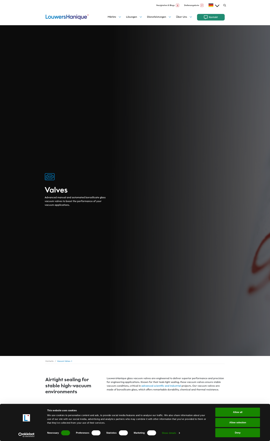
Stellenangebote (193, 5)
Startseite (49, 361)
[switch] (96, 432)
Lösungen (131, 16)
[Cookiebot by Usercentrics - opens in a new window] (26, 435)
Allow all (237, 412)
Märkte (112, 16)
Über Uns (181, 16)
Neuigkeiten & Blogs (167, 5)
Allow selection (237, 422)
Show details (169, 433)
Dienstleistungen (156, 16)
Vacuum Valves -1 (64, 361)
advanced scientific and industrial (161, 385)
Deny (237, 432)
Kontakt (213, 17)
